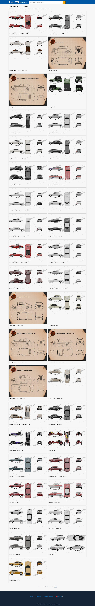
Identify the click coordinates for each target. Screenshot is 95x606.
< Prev (39, 586)
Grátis (31, 596)
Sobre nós (38, 596)
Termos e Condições (48, 596)
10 (52, 586)
